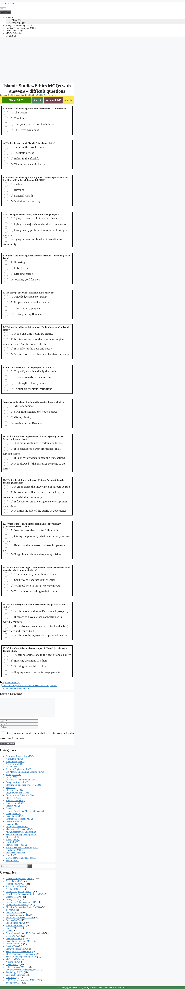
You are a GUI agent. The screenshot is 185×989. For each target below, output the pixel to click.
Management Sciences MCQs (19, 829)
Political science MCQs (16, 845)
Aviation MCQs (13, 766)
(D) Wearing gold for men (24, 279)
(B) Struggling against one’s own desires (33, 411)
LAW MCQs (12, 824)
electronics (10, 787)
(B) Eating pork (18, 267)
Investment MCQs (14, 821)
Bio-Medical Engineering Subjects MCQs (25, 772)
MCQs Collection (14, 33)
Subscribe (67, 100)
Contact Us (11, 36)
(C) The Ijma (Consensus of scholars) (31, 124)
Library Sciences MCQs (17, 826)
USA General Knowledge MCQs (21, 858)
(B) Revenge (16, 189)
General (9, 808)
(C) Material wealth (21, 195)
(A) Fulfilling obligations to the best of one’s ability (40, 654)
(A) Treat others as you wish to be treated (33, 574)
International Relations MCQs (19, 819)
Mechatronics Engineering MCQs (21, 834)
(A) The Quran (18, 112)
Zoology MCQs (13, 860)
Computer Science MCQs (17, 782)
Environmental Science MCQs (20, 795)
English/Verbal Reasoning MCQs (21, 28)
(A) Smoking (17, 262)
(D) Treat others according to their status (33, 591)
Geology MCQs (13, 813)
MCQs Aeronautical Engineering (21, 832)
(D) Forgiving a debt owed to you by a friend (35, 554)
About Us (16, 20)
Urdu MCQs (11, 855)
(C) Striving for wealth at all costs (29, 666)
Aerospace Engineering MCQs (20, 756)
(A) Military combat (21, 405)
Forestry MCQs (13, 805)
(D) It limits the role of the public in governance (37, 510)
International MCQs (15, 816)
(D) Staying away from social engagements (34, 672)
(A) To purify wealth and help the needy (33, 371)
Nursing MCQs (13, 839)
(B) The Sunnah (18, 118)
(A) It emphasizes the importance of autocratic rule (39, 486)
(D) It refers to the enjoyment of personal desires (38, 635)
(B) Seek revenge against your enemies (32, 579)
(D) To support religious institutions (30, 388)
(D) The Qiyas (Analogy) (24, 129)
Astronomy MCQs (14, 764)
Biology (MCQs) (13, 774)
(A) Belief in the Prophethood (27, 146)
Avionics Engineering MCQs (19, 769)
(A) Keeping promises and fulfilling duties (34, 530)
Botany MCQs (12, 777)
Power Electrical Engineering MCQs (22, 847)
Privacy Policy (18, 23)
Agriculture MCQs (11, 682)
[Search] (29, 866)
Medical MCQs (13, 837)
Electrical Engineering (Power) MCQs (23, 785)
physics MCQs (12, 842)
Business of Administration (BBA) (21, 779)
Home (8, 17)
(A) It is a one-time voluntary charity (31, 333)
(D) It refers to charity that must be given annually (39, 354)
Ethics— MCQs (13, 798)
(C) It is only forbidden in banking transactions (37, 457)
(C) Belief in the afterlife (24, 158)
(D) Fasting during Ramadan (26, 313)
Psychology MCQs (14, 850)
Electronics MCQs (14, 790)
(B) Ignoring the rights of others (28, 660)
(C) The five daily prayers (24, 308)
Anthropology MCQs (15, 761)
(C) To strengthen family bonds (27, 383)
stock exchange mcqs (15, 852)
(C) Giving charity (20, 417)
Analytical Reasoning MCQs (19, 25)
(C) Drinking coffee (21, 273)
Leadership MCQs (14, 30)
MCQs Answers (7, 3)
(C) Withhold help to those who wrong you (34, 585)
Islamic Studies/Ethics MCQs (15, 688)
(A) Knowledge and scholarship (28, 296)
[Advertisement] (37, 60)
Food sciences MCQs (15, 803)
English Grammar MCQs (17, 792)
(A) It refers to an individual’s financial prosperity (39, 611)
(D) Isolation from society (24, 201)
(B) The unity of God (21, 152)
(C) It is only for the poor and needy (30, 348)
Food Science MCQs (15, 800)
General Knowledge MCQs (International (25, 811)
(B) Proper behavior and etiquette (29, 302)
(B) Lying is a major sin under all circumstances (37, 224)
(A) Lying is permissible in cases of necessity (36, 218)
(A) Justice (15, 184)
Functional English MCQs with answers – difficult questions (29, 685)
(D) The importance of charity (27, 164)
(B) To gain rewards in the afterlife (30, 377)
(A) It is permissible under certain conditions (36, 442)
